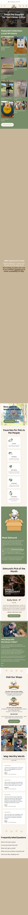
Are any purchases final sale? (9, 845)
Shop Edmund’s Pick (14, 615)
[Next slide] (26, 1)
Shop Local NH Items (7, 124)
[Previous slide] (1, 1)
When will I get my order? (8, 848)
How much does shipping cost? (10, 854)
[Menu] (1, 5)
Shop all (14, 22)
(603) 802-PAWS (14, 714)
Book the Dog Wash (9, 421)
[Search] (4, 5)
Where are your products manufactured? (12, 851)
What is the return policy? (8, 842)
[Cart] (26, 5)
